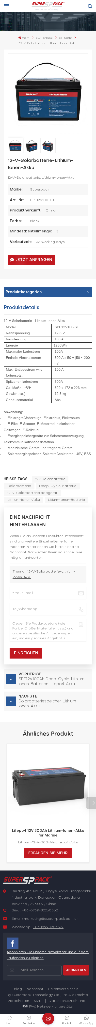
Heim (25, 37)
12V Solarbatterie (50, 479)
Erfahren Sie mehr (48, 853)
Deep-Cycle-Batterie (57, 486)
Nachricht (35, 989)
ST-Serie (65, 37)
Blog (18, 989)
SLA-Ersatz (43, 37)
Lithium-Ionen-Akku (23, 500)
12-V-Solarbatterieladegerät (32, 493)
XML (37, 1001)
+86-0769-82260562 (40, 910)
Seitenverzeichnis (63, 989)
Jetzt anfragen (34, 260)
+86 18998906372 (48, 927)
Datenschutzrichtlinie (67, 1001)
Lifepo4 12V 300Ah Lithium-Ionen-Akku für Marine (48, 833)
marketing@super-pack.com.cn (51, 919)
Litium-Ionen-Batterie (66, 500)
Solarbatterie (19, 486)
